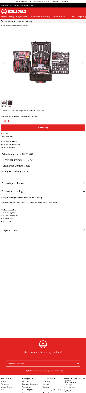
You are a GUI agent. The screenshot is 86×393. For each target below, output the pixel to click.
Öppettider (67, 381)
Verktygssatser (24, 25)
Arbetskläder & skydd (59, 17)
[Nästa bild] (83, 62)
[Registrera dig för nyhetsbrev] (78, 363)
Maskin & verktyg (6, 25)
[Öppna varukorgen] (83, 12)
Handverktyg (15, 25)
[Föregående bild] (3, 62)
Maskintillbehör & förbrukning (40, 17)
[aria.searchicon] (2, 21)
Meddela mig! (43, 128)
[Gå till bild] (3, 102)
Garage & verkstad (22, 17)
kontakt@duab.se (70, 382)
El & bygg (72, 17)
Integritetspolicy (59, 371)
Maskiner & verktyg (7, 17)
